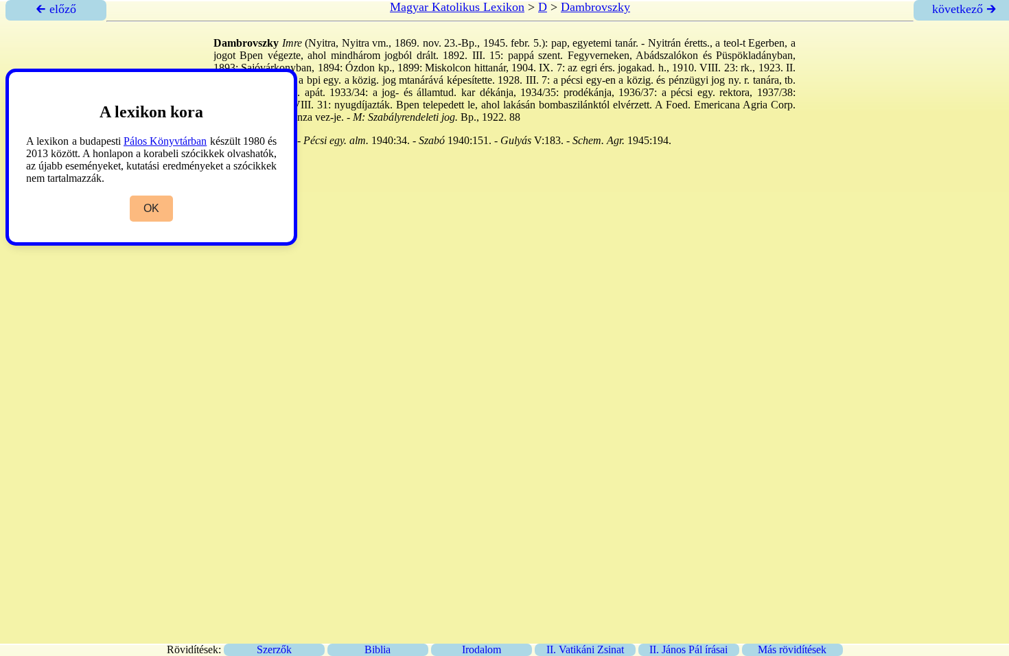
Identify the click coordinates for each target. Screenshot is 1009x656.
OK (151, 208)
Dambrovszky (595, 7)
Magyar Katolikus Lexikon (457, 7)
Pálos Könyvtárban (165, 141)
